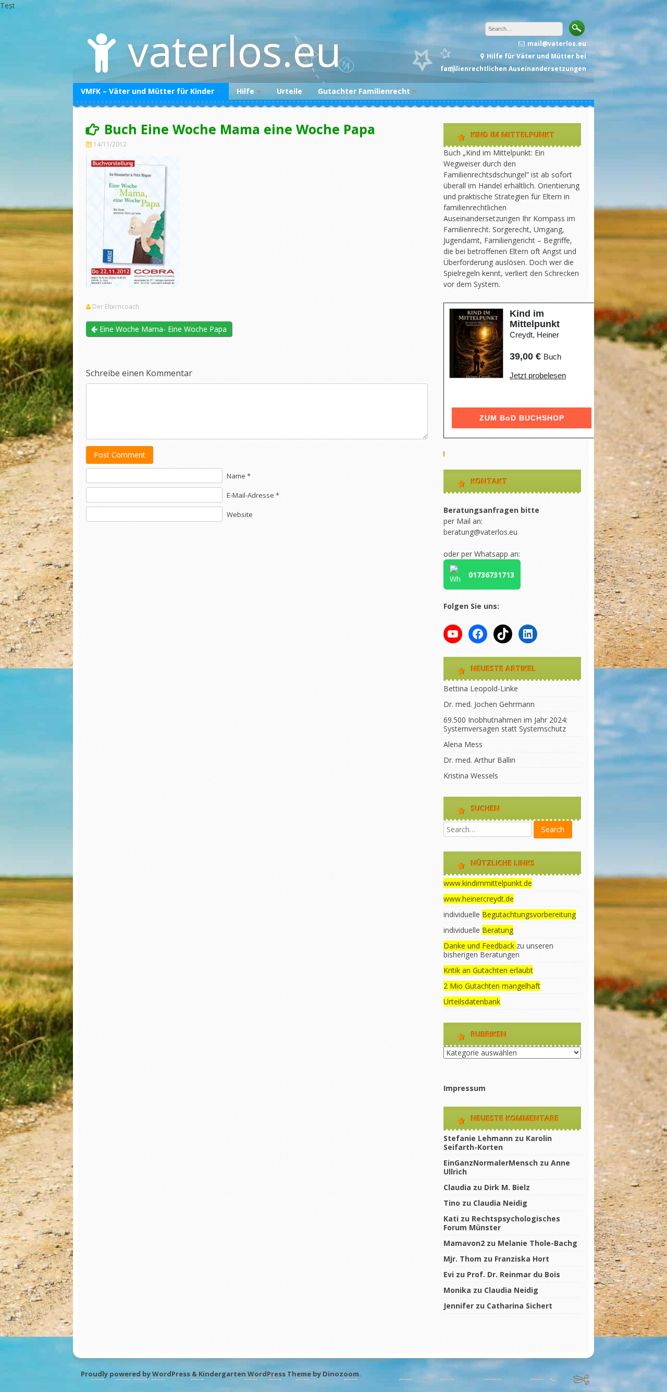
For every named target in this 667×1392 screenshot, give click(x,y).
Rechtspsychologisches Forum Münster (501, 1223)
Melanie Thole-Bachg (537, 1243)
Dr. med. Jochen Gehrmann (489, 704)
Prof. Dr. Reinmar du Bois (513, 1274)
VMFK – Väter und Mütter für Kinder (147, 91)
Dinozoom (341, 1373)
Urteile (289, 91)
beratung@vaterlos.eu (480, 532)
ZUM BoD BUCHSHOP (521, 418)
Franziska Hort (522, 1259)
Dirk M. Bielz (507, 1187)
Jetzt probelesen (538, 375)
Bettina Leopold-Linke (480, 688)
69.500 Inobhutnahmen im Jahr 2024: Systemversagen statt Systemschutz (505, 724)
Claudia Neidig (500, 1203)
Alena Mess (463, 744)
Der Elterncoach (115, 306)
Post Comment (119, 455)
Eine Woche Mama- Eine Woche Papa (162, 329)
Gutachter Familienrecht (364, 91)
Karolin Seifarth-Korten (497, 1142)
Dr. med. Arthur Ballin (479, 760)
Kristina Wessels (470, 776)
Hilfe (245, 91)
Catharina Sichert (519, 1306)
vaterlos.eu (234, 50)
